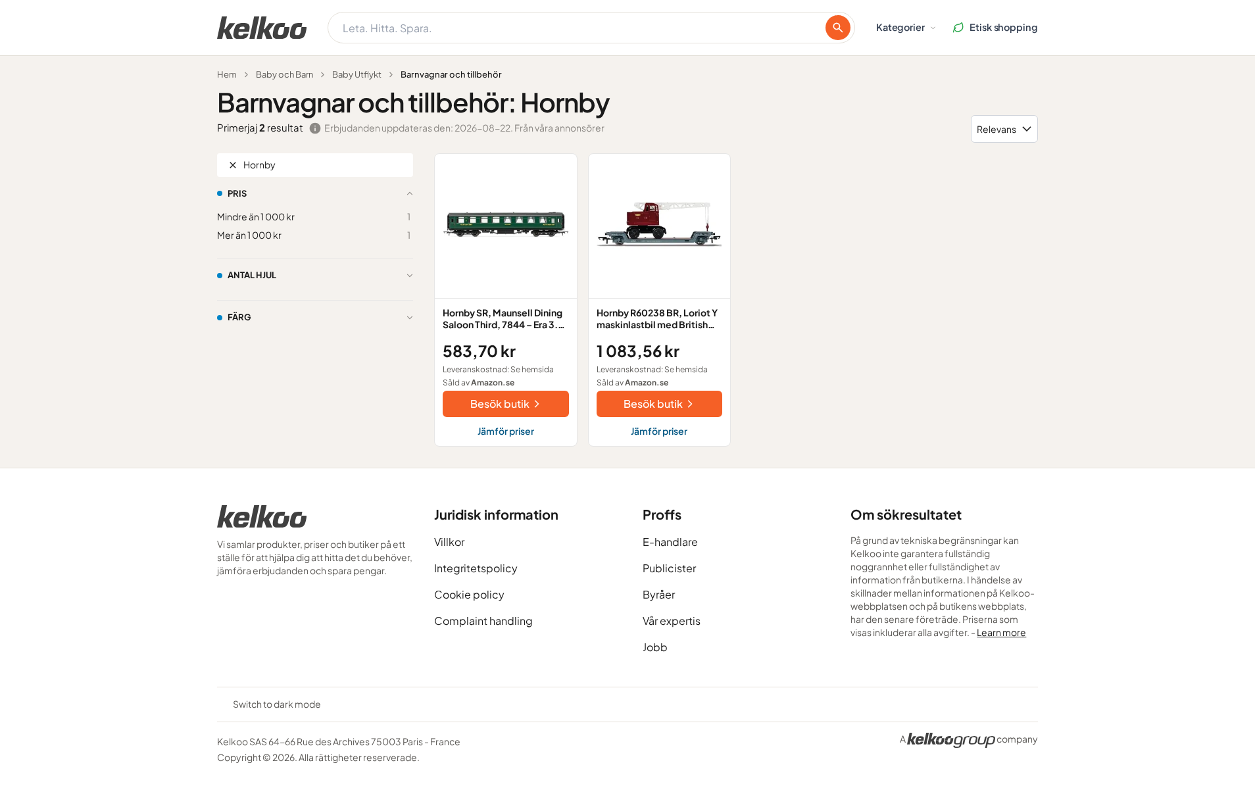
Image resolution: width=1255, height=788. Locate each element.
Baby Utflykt (356, 74)
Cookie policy (469, 594)
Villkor (449, 542)
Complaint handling (483, 621)
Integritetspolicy (476, 568)
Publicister (669, 568)
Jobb (655, 647)
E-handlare (670, 542)
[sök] (837, 27)
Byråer (659, 594)
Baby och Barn (284, 74)
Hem (227, 74)
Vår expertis (672, 621)
